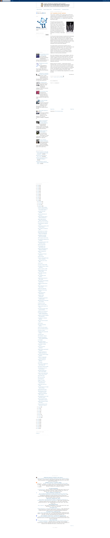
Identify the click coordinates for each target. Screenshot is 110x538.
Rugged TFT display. (41, 380)
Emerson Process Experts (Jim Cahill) (53, 477)
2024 (38, 188)
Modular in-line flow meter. (42, 304)
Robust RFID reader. (41, 375)
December (40, 201)
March (39, 414)
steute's (61, 18)
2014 (38, 420)
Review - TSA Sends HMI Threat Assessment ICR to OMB (55, 483)
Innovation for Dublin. (41, 330)
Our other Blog (53, 519)
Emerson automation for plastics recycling (48, 516)
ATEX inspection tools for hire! (43, 237)
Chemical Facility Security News (53, 482)
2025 (38, 186)
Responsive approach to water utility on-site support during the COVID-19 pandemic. (42, 153)
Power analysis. (40, 323)
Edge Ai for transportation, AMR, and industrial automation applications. (43, 121)
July (39, 408)
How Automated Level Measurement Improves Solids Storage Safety (53, 478)
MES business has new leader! (43, 221)
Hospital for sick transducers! (43, 311)
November (40, 203)
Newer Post (52, 109)
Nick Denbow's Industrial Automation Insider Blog (53, 515)
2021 (38, 192)
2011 (38, 425)
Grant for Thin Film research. (42, 327)
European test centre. (41, 303)
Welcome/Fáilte (39, 9)
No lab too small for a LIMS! (42, 268)
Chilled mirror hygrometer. (42, 288)
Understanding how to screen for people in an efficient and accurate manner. (42, 162)
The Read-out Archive (56, 9)
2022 (38, 191)
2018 (38, 197)
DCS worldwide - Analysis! (42, 335)
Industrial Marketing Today (53, 498)
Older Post (72, 109)
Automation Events (65, 9)
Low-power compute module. (42, 264)
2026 (38, 185)
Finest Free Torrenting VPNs (44, 512)
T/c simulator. (40, 362)
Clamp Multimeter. (41, 378)
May (39, 411)
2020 (38, 194)
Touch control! (40, 263)
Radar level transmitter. (42, 244)
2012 (38, 423)
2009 (38, 428)
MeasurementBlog (53, 504)
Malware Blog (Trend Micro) (53, 511)
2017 (38, 198)
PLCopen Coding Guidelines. (42, 207)
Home (62, 109)
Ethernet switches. (41, 256)
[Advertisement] (42, 43)
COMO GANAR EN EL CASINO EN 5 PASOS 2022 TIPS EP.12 (49, 508)
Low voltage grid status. (43, 82)
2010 (38, 426)
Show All (72, 525)
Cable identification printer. (42, 389)
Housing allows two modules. (43, 231)
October (39, 204)
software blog (53, 507)
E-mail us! (37, 433)
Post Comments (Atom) (59, 111)
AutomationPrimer (53, 488)
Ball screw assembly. (41, 377)
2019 (38, 195)
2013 (38, 422)
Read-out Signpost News (47, 9)
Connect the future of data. (43, 91)
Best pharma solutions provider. (43, 366)
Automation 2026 (41, 489)
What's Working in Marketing (53, 492)
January (39, 417)
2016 (38, 200)
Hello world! (41, 505)
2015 (38, 419)
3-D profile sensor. (41, 334)
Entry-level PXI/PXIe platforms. (43, 328)
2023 (38, 189)
